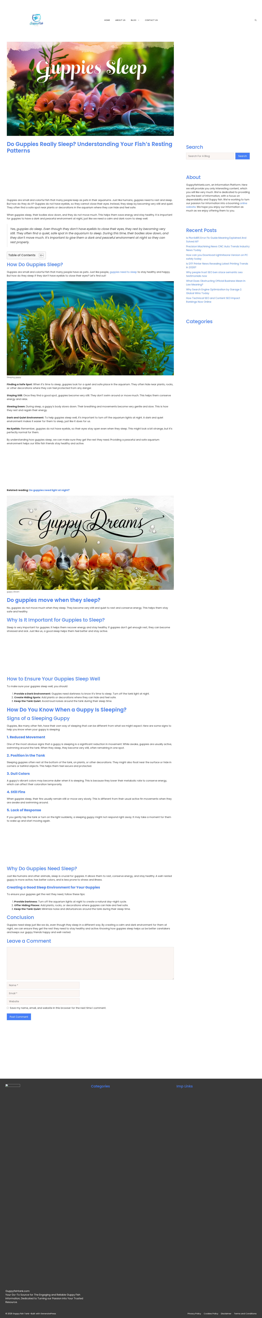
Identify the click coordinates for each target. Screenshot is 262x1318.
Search (242, 156)
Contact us (151, 20)
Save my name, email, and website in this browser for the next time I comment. (58, 1008)
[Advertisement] (89, 178)
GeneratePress (48, 1313)
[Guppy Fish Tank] (36, 20)
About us (120, 20)
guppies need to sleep (123, 272)
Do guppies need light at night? (49, 490)
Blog (133, 20)
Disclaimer (226, 1313)
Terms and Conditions (245, 1313)
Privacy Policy (194, 1313)
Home (107, 20)
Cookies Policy (211, 1313)
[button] (255, 20)
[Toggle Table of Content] (40, 255)
